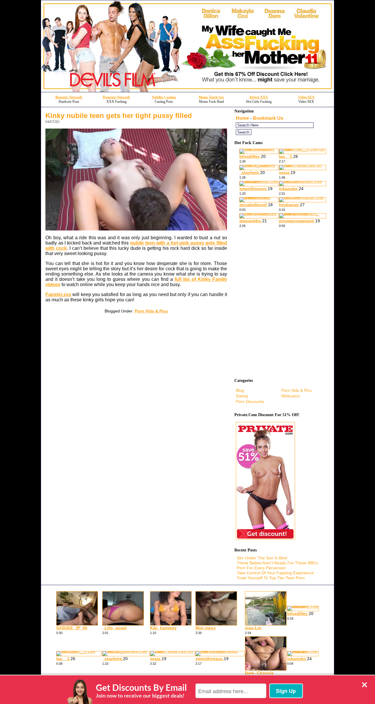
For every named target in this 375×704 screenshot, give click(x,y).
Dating (242, 396)
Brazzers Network (68, 97)
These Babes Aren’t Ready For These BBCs (277, 563)
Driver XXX (259, 97)
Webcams (290, 396)
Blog (240, 390)
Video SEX (306, 97)
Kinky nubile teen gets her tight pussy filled (118, 115)
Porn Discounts (250, 401)
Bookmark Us (268, 118)
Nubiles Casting (164, 97)
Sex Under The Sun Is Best (262, 558)
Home (242, 118)
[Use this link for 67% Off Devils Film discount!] (187, 90)
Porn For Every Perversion (261, 567)
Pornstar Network (116, 97)
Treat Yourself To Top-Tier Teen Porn (271, 577)
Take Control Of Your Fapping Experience (275, 572)
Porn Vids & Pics (151, 311)
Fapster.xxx (58, 294)
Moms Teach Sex (211, 97)
